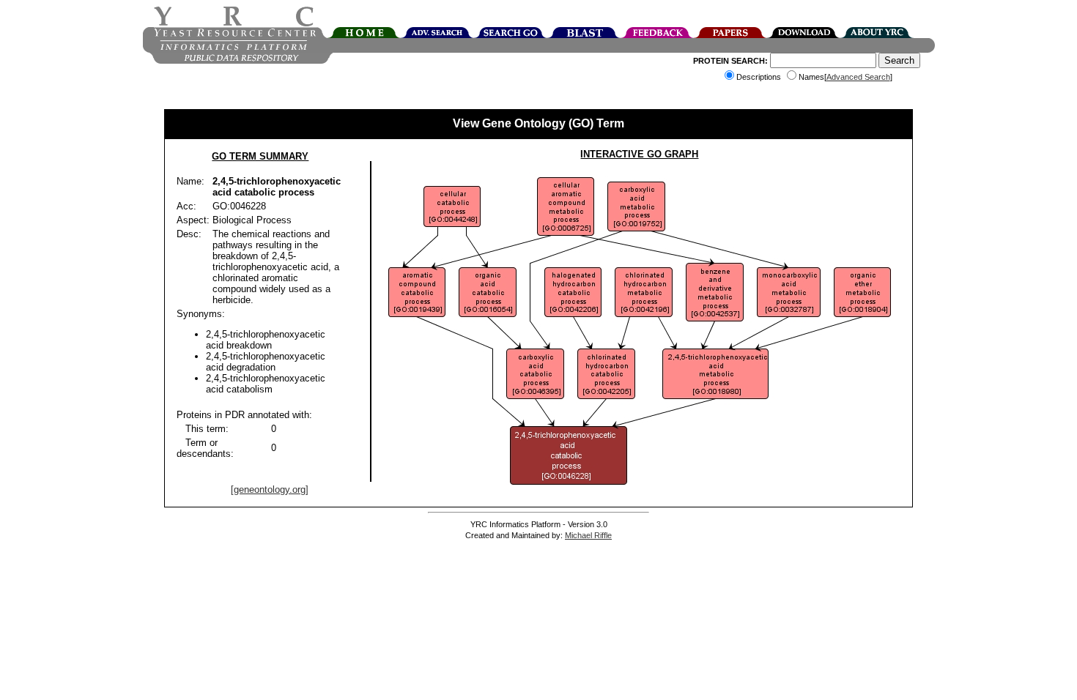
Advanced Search (858, 76)
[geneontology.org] (269, 489)
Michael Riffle (588, 535)
